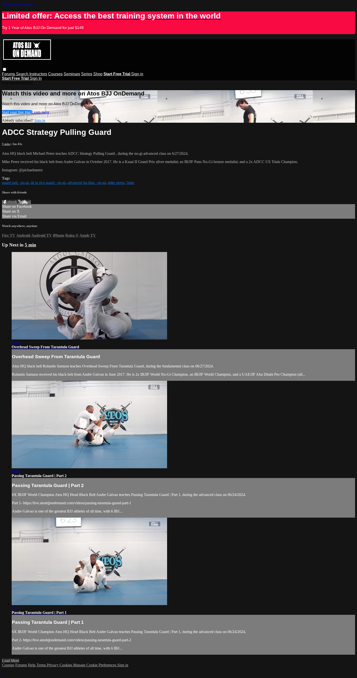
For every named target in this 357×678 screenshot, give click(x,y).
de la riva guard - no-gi (48, 183)
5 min (6, 144)
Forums (9, 74)
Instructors (38, 74)
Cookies (66, 665)
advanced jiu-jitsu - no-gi (87, 183)
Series (86, 74)
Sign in (137, 74)
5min (130, 183)
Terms (41, 665)
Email (26, 202)
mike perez (116, 183)
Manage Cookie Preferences (95, 665)
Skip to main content (18, 4)
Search (22, 74)
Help (32, 665)
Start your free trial (17, 112)
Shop (97, 74)
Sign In (36, 78)
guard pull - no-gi (15, 183)
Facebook (10, 202)
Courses (55, 74)
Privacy (53, 665)
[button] (4, 69)
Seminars (72, 74)
